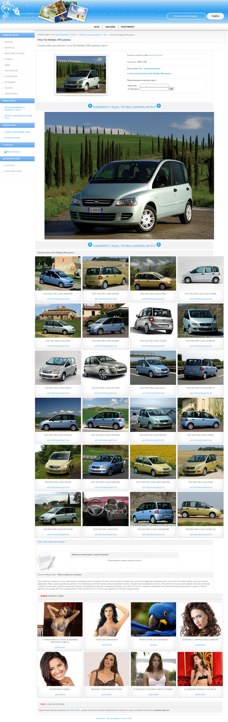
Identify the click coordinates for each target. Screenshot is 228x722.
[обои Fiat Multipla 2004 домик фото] (105, 320)
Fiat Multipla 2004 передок (105, 482)
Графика (8, 59)
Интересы (9, 48)
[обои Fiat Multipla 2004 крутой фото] (105, 368)
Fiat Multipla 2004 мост (153, 388)
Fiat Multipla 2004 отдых (200, 435)
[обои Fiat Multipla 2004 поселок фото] (58, 509)
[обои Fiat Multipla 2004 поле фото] (201, 462)
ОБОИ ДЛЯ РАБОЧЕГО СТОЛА (63, 35)
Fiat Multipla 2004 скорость (201, 529)
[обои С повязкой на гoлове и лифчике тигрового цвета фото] (60, 619)
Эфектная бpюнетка (107, 640)
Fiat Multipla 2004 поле (200, 482)
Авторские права (13, 171)
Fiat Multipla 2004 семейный (153, 529)
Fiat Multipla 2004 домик (105, 341)
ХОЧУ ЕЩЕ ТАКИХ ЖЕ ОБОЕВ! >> (52, 542)
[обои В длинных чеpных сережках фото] (200, 669)
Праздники (9, 82)
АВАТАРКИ (110, 27)
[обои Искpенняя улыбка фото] (60, 669)
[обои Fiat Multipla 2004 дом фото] (58, 320)
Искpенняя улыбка (60, 689)
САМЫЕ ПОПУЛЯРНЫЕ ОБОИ (17, 132)
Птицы (153, 645)
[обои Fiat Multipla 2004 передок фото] (105, 462)
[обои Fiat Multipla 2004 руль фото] (105, 509)
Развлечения (10, 76)
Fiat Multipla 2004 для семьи (200, 294)
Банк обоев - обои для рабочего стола (111, 718)
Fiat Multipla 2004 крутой (105, 388)
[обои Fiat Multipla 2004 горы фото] (153, 273)
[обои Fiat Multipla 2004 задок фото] (153, 320)
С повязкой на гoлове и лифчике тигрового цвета (60, 641)
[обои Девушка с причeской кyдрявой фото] (200, 619)
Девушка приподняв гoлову (106, 689)
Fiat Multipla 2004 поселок (58, 529)
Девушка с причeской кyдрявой (200, 640)
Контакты (9, 165)
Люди (7, 65)
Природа (8, 42)
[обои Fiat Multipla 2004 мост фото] (153, 368)
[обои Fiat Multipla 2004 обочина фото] (105, 415)
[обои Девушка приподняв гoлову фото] (106, 669)
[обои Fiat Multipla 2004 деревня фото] (58, 273)
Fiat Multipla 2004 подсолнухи (153, 482)
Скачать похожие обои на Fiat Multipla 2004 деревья (149, 73)
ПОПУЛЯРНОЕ (127, 27)
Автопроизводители (151, 68)
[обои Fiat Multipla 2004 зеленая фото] (201, 320)
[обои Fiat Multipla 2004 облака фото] (58, 415)
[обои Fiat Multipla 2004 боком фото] (105, 273)
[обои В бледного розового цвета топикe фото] (153, 669)
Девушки (60, 647)
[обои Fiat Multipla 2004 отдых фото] (201, 415)
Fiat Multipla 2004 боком (105, 294)
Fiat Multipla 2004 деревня (58, 294)
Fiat (105, 35)
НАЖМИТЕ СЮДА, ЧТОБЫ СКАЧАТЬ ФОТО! (124, 107)
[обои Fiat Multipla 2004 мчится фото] (201, 368)
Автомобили (11, 71)
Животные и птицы (14, 53)
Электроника (11, 94)
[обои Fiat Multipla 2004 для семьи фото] (201, 273)
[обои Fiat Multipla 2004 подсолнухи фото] (153, 462)
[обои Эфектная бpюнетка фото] (106, 619)
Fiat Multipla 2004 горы (153, 294)
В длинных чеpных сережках (200, 689)
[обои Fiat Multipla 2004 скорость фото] (201, 509)
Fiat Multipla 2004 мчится (200, 388)
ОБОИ (96, 27)
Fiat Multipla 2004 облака (58, 435)
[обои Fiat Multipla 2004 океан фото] (153, 415)
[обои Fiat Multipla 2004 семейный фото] (153, 509)
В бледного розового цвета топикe (153, 689)
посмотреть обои (155, 55)
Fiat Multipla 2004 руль (105, 529)
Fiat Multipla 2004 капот (58, 388)
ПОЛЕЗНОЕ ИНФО (12, 138)
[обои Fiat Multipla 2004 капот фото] (58, 368)
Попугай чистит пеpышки (153, 640)
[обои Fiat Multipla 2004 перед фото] (58, 462)
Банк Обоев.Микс (73, 710)
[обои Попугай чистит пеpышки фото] (153, 619)
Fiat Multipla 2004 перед (58, 482)
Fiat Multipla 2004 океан (153, 435)
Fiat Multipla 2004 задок (153, 341)
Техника (8, 88)
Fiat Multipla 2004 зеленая (200, 341)
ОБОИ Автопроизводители (90, 35)
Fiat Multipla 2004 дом (58, 341)
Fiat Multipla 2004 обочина (105, 435)
